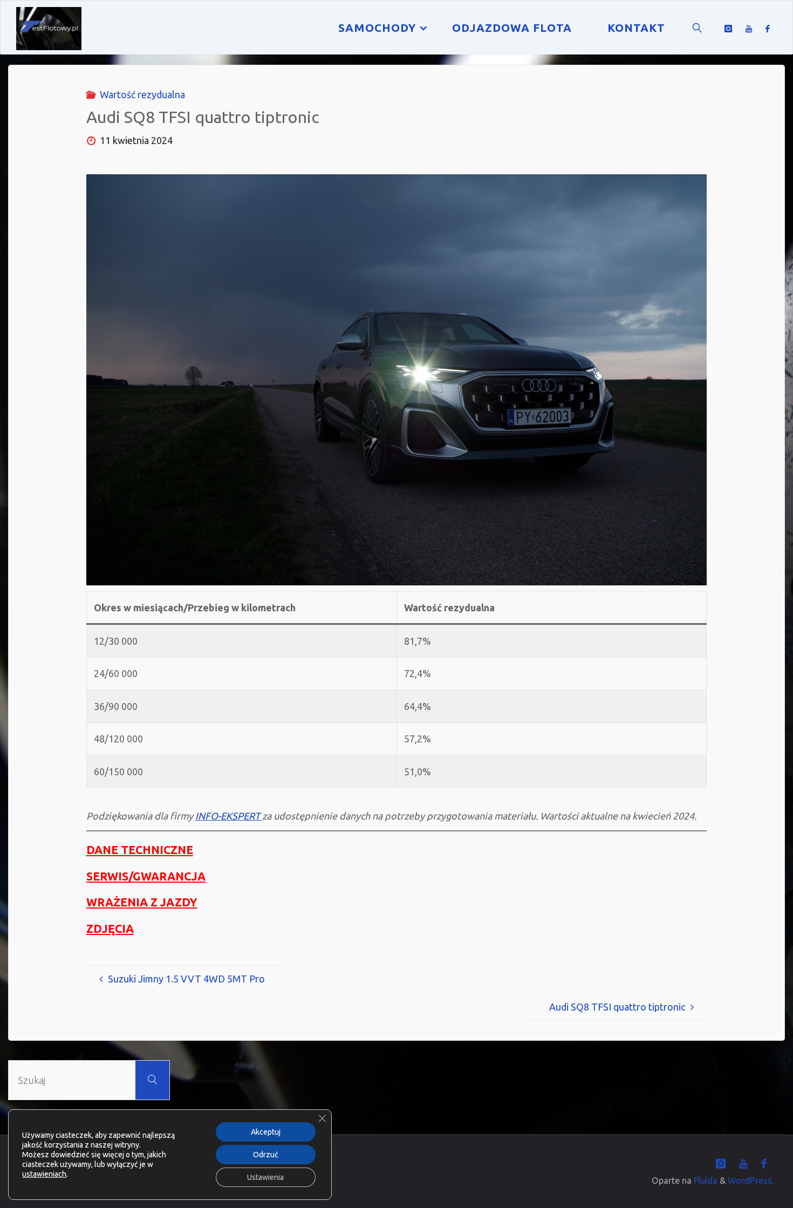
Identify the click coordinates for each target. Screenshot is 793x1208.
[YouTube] (748, 28)
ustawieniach (44, 1174)
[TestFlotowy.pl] (48, 27)
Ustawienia (265, 1177)
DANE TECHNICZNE (139, 849)
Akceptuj (266, 1132)
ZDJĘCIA (110, 928)
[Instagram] (728, 28)
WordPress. (751, 1180)
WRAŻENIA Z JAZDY (141, 902)
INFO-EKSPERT (228, 815)
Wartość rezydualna (142, 94)
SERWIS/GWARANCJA (146, 876)
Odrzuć (265, 1154)
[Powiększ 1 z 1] (692, 188)
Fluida (704, 1180)
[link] (698, 27)
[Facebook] (767, 28)
